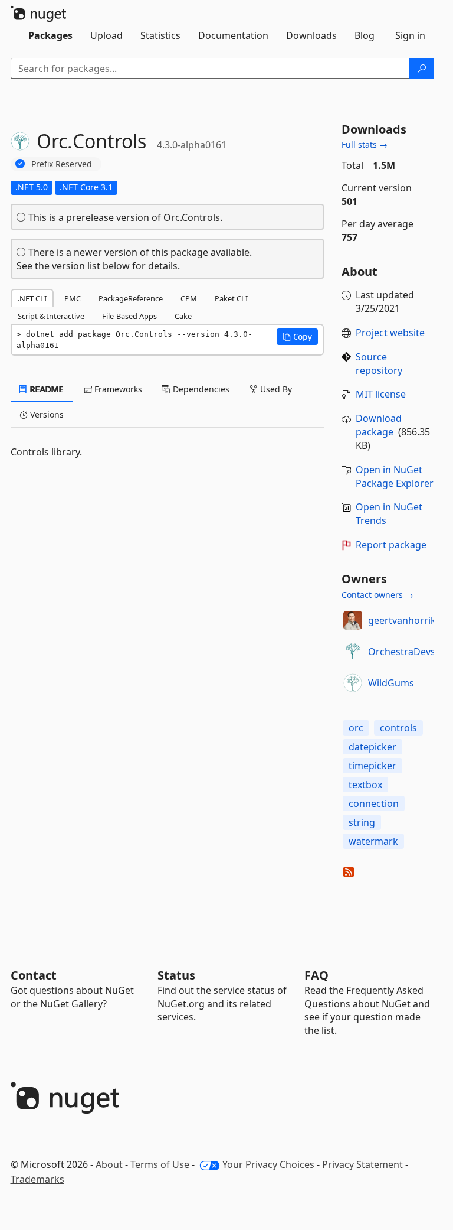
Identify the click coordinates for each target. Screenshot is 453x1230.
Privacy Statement (362, 1164)
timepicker (372, 765)
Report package (391, 544)
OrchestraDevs (401, 651)
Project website (390, 332)
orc (356, 727)
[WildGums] (352, 683)
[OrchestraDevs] (352, 651)
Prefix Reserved (61, 164)
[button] (297, 336)
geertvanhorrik (402, 620)
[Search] (421, 68)
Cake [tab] (183, 316)
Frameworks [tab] (117, 389)
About (109, 1164)
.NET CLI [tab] (32, 298)
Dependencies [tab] (199, 389)
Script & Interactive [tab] (51, 316)
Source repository (379, 363)
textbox (365, 784)
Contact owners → (377, 594)
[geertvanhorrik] (352, 620)
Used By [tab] (275, 389)
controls (398, 727)
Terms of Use (159, 1164)
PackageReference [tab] (131, 298)
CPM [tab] (188, 298)
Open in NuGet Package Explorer (395, 476)
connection (374, 803)
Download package (379, 425)
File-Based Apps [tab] (129, 316)
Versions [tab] (46, 414)
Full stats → (365, 144)
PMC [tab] (72, 298)
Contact (34, 975)
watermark (373, 841)
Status (176, 975)
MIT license (381, 394)
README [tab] (46, 389)
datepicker (372, 746)
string (362, 822)
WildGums (391, 682)
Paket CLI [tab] (231, 298)
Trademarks (37, 1179)
